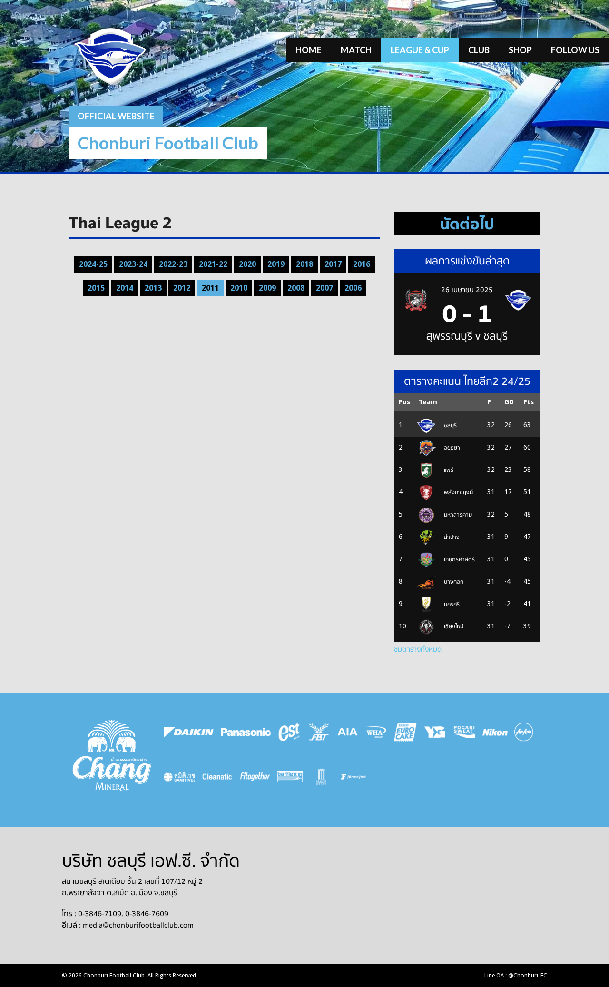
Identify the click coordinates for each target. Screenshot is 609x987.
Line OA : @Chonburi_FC (515, 975)
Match (356, 50)
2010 (238, 288)
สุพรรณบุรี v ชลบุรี (467, 336)
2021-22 (213, 264)
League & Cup (420, 50)
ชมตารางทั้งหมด (418, 649)
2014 (124, 288)
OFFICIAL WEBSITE (116, 116)
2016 (361, 264)
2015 (96, 288)
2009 (267, 288)
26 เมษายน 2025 (467, 289)
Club (479, 50)
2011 (210, 288)
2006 (353, 288)
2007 (324, 288)
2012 (181, 288)
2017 (333, 264)
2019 (276, 264)
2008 (295, 288)
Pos (404, 402)
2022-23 (173, 264)
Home (308, 50)
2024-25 (93, 264)
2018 (304, 264)
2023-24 (133, 264)
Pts (528, 402)
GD (509, 402)
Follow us (575, 50)
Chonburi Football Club (168, 142)
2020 (247, 264)
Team (428, 402)
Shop (520, 50)
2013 (153, 288)
